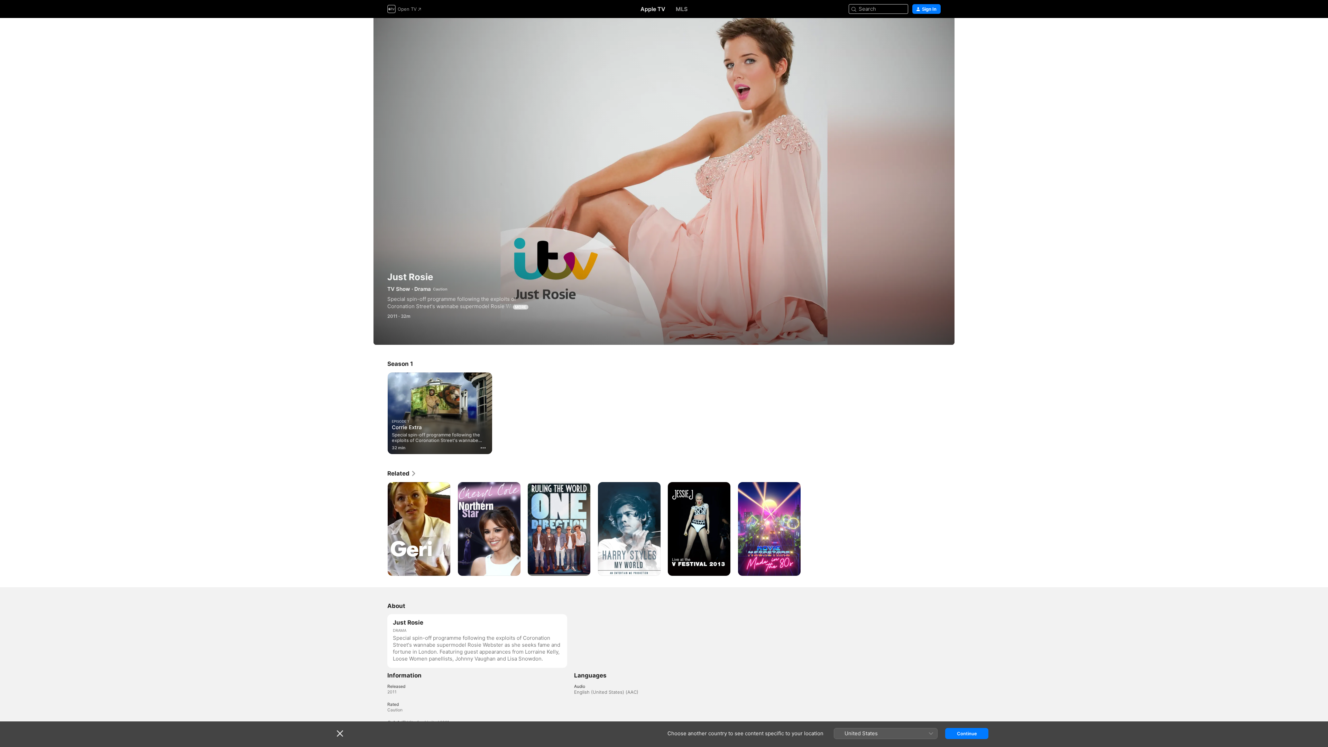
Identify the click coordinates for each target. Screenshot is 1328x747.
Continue (967, 733)
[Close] (340, 733)
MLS (682, 9)
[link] (401, 473)
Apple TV (652, 9)
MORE (520, 307)
